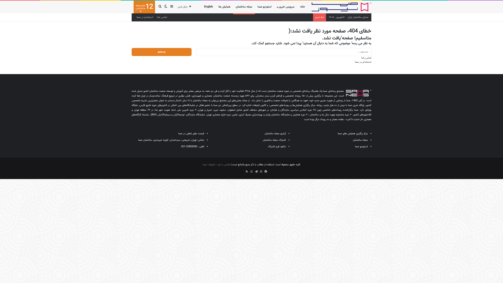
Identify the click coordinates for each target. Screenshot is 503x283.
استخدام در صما (145, 17)
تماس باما (162, 17)
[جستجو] (160, 7)
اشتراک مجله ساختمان (274, 140)
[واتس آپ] (251, 171)
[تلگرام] (256, 171)
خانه (302, 7)
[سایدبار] (172, 7)
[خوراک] (246, 171)
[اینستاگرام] (261, 171)
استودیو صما (264, 7)
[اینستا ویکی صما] (242, 170)
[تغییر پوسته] (166, 7)
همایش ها (224, 7)
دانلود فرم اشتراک (277, 147)
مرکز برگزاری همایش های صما (353, 134)
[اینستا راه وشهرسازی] (237, 170)
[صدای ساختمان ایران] (341, 7)
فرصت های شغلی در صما (191, 134)
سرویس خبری (287, 7)
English (208, 7)
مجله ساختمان (244, 7)
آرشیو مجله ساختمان (275, 134)
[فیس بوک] (265, 171)
